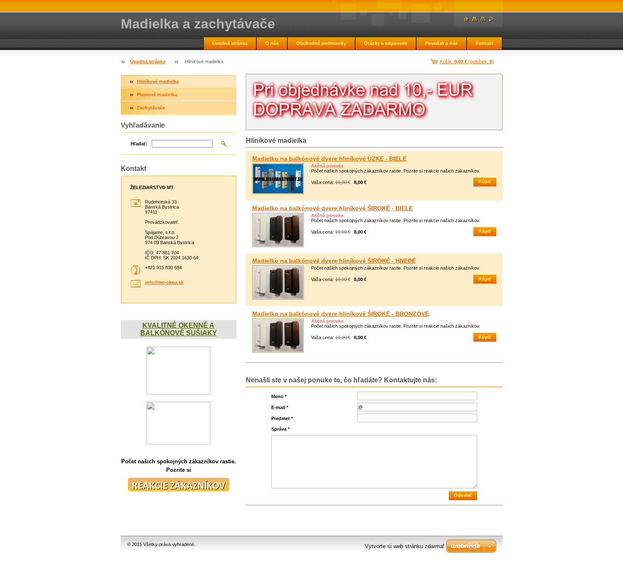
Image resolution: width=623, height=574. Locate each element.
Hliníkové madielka (158, 81)
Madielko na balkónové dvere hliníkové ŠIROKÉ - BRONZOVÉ (340, 313)
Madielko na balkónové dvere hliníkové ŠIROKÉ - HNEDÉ (334, 260)
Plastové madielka (157, 94)
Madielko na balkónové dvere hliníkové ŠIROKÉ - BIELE (332, 208)
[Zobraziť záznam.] (278, 178)
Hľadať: (139, 143)
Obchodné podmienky (321, 43)
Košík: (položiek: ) (467, 61)
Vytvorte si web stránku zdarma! (405, 546)
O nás (271, 43)
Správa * (280, 429)
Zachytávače (151, 107)
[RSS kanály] (491, 19)
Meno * (278, 396)
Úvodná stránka (230, 43)
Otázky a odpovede (385, 43)
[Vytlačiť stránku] (483, 19)
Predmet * (282, 418)
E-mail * (279, 407)
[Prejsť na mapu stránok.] (474, 19)
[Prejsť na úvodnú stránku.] (466, 19)
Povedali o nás (441, 43)
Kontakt (484, 43)
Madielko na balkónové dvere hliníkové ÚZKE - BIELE (329, 158)
